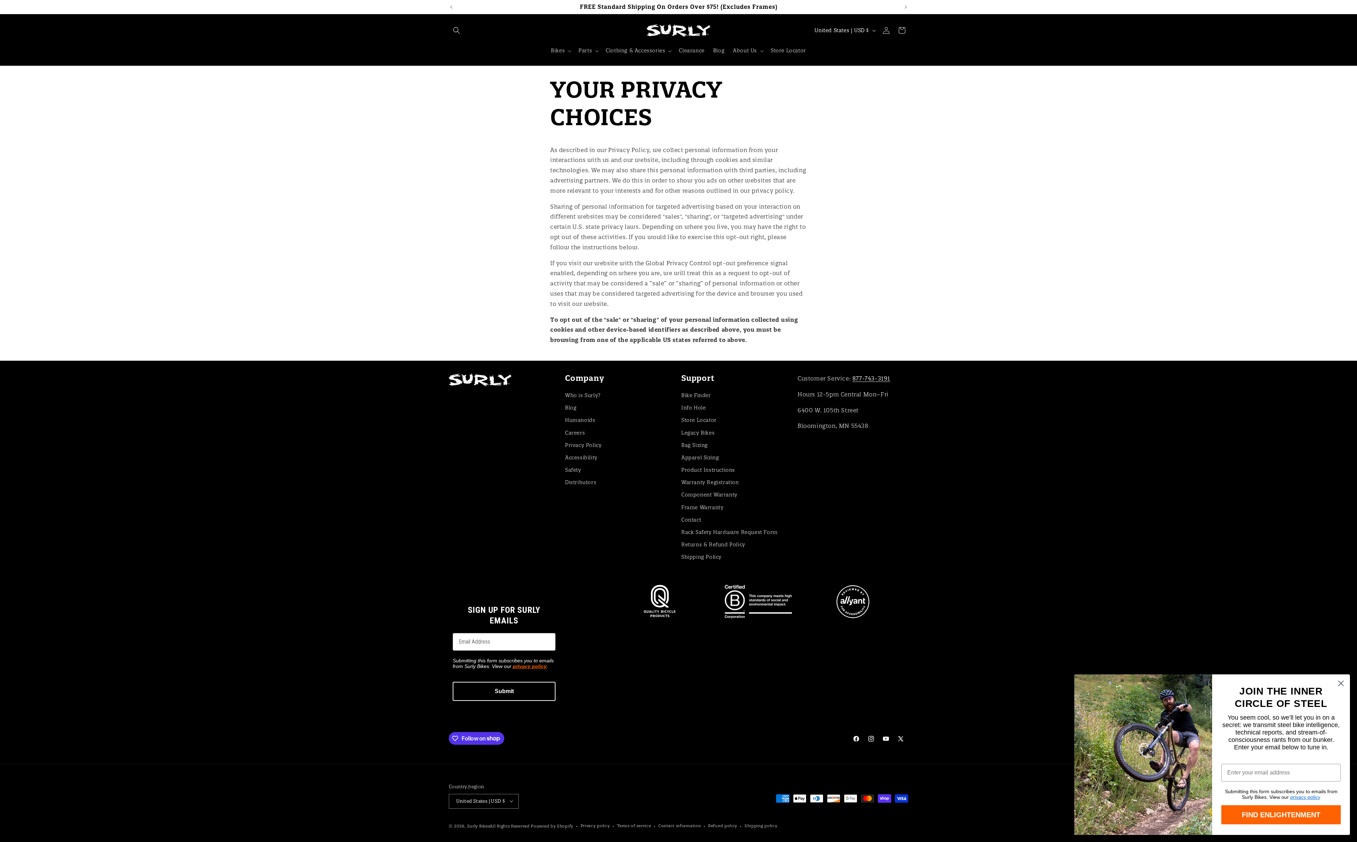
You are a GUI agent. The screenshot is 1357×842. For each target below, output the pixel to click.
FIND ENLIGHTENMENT (1281, 815)
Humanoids (580, 420)
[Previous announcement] (451, 7)
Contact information (679, 825)
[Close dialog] (1341, 683)
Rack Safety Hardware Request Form (729, 532)
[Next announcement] (906, 7)
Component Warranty (709, 495)
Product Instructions (708, 470)
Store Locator (699, 420)
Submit (504, 691)
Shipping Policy (701, 557)
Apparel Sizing (700, 457)
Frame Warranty (702, 507)
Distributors (580, 482)
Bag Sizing (694, 445)
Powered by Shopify (552, 825)
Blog (570, 408)
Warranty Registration (710, 482)
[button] (456, 30)
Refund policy (722, 825)
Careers (575, 433)
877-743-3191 (871, 378)
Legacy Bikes (698, 433)
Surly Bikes (478, 825)
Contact (691, 520)
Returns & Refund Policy (713, 544)
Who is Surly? (583, 395)
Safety (573, 470)
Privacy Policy (583, 445)
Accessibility (581, 457)
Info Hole (693, 408)
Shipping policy (761, 825)
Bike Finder (696, 395)
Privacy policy (595, 825)
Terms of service (634, 825)
